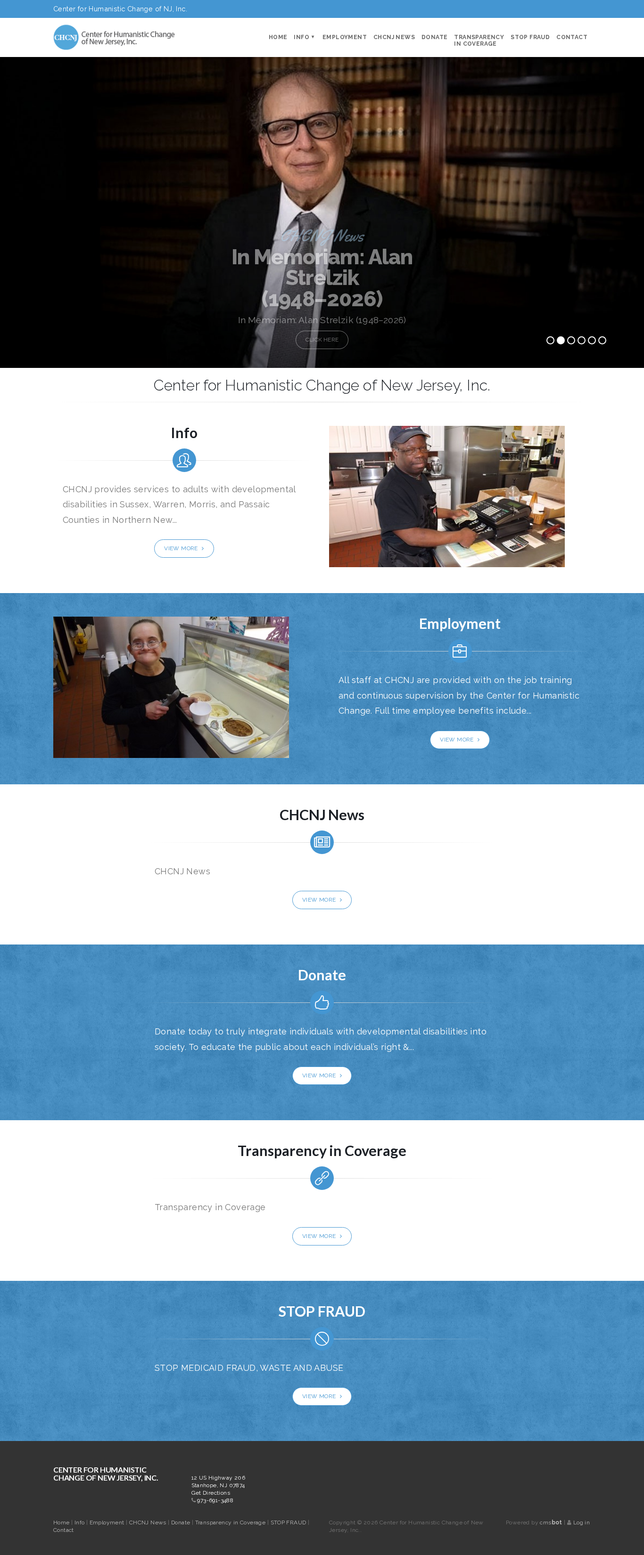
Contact (571, 37)
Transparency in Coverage (479, 40)
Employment (344, 37)
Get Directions (211, 1493)
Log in (581, 1522)
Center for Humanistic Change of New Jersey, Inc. (105, 1473)
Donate (434, 37)
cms (551, 1522)
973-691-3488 (215, 1500)
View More (181, 548)
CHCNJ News (394, 37)
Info (301, 37)
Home (278, 37)
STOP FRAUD (530, 37)
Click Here (322, 339)
